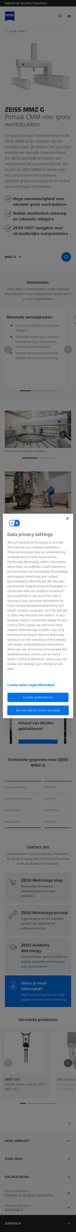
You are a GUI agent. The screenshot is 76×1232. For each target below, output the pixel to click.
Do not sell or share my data (38, 710)
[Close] (67, 518)
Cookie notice (18, 685)
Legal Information (42, 685)
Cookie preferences (38, 697)
